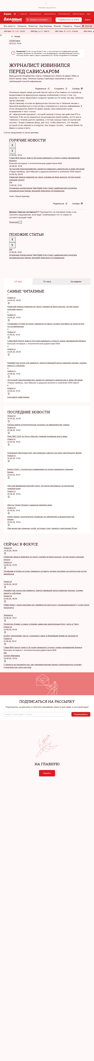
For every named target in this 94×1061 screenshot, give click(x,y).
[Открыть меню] (14, 14)
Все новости (9, 26)
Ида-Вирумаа (45, 26)
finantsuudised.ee (64, 14)
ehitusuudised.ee (50, 14)
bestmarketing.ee (36, 14)
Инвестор (32, 26)
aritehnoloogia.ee (78, 14)
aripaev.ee (23, 14)
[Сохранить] (8, 303)
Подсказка (79, 26)
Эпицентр (21, 26)
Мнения (57, 26)
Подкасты (67, 26)
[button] (37, 714)
